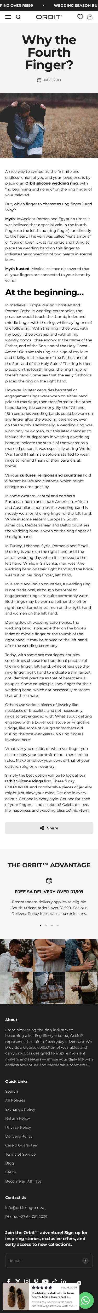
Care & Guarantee (21, 1145)
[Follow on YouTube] (45, 1281)
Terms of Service (20, 1154)
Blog (9, 1163)
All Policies (15, 1100)
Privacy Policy (18, 1127)
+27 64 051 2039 (33, 1216)
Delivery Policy (19, 1136)
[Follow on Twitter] (17, 1281)
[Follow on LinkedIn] (63, 1281)
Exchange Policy (20, 1109)
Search (11, 1091)
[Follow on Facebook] (8, 1281)
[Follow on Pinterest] (36, 1281)
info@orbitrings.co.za (24, 1207)
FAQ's (10, 1172)
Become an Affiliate (23, 1181)
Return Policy (17, 1118)
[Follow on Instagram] (27, 1281)
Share (52, 828)
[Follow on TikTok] (54, 1281)
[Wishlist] (80, 16)
